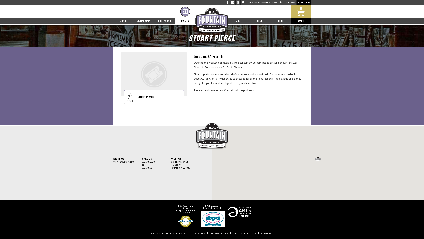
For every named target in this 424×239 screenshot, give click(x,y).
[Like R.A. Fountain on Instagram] (233, 2)
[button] (318, 160)
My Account (304, 2)
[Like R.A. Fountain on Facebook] (227, 2)
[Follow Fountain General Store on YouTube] (238, 2)
